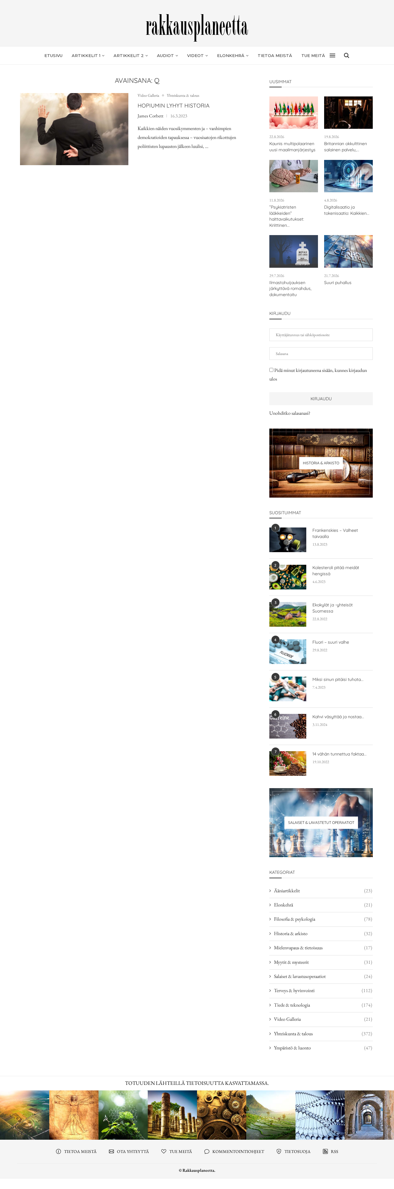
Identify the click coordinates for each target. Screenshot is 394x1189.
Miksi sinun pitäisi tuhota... (338, 679)
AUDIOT (165, 55)
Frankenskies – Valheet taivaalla (335, 533)
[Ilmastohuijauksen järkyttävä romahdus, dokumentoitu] (293, 251)
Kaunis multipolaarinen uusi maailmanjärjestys (292, 147)
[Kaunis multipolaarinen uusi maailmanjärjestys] (293, 112)
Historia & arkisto (323, 933)
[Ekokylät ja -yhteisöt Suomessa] (287, 614)
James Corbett (150, 116)
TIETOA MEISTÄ (275, 55)
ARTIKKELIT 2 (129, 55)
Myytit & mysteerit (323, 962)
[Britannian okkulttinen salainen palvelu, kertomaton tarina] (348, 112)
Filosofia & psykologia (323, 919)
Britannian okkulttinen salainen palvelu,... (345, 147)
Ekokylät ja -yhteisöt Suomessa (332, 608)
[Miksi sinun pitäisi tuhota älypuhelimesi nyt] (287, 689)
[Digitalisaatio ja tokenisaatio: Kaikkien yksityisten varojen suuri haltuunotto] (348, 176)
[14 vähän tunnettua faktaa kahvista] (287, 763)
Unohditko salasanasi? (289, 413)
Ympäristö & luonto (323, 1047)
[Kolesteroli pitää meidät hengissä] (287, 577)
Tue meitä (313, 55)
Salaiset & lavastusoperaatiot (323, 976)
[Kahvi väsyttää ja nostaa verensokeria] (287, 726)
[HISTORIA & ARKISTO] (321, 463)
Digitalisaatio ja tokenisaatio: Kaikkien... (346, 210)
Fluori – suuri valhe (330, 642)
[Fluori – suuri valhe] (287, 651)
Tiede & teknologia (323, 1005)
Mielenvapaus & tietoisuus (323, 947)
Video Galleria (148, 95)
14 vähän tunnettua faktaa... (339, 754)
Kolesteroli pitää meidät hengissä (335, 570)
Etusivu (53, 55)
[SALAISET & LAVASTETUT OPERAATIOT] (321, 822)
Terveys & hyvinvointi (323, 990)
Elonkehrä (230, 55)
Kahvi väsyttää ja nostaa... (338, 716)
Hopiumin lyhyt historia (174, 105)
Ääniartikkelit (323, 890)
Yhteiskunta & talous (183, 95)
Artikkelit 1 (86, 55)
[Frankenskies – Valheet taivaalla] (287, 539)
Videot (195, 55)
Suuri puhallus (338, 282)
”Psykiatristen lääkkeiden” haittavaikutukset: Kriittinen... (286, 216)
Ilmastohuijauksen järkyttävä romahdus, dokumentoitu (290, 288)
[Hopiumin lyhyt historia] (74, 129)
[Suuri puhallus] (348, 251)
